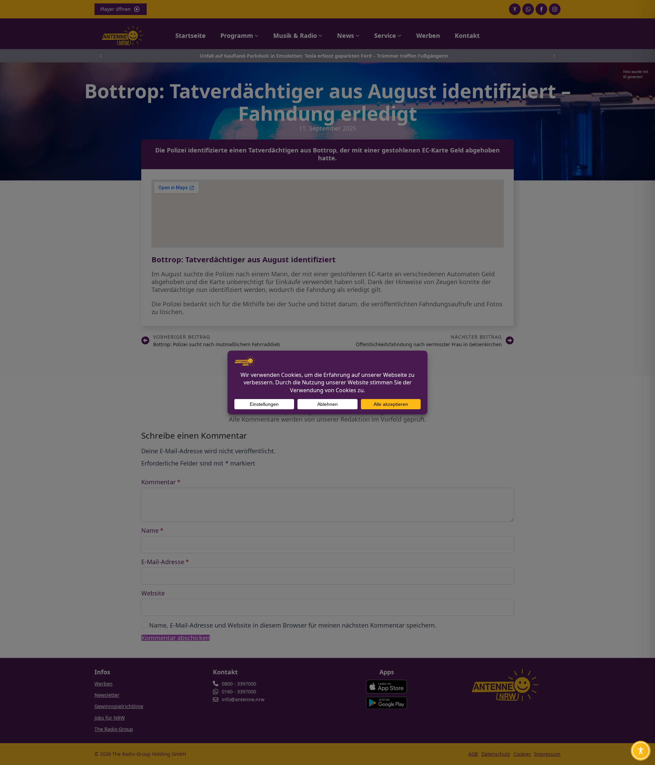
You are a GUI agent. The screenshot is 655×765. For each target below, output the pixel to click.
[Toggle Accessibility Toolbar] (640, 750)
